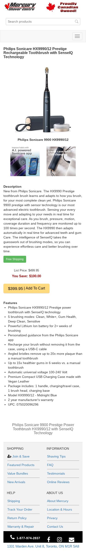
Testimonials (56, 473)
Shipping (13, 501)
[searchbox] (43, 21)
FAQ (50, 465)
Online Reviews (58, 482)
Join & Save (20, 456)
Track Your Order (19, 509)
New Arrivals (16, 482)
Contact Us (55, 526)
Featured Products (20, 465)
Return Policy (17, 518)
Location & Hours (59, 509)
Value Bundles (17, 473)
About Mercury (57, 501)
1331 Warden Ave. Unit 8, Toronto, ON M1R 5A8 (43, 546)
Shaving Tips (56, 456)
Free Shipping (15, 259)
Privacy (52, 518)
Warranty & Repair (20, 526)
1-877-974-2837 (28, 538)
